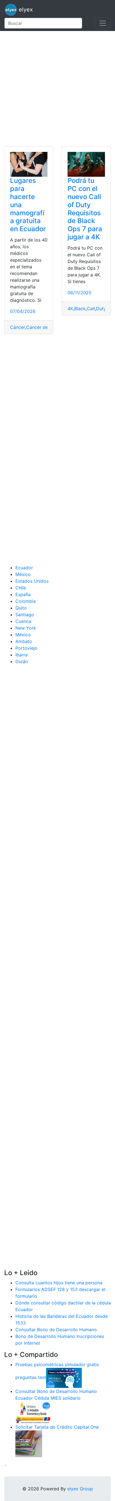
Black (80, 308)
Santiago (24, 614)
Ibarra (21, 655)
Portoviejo (26, 648)
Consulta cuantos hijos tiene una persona (58, 1282)
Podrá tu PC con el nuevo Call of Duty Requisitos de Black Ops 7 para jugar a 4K (85, 208)
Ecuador (24, 567)
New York (25, 628)
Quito (21, 608)
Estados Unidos (32, 581)
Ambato (23, 641)
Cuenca (23, 621)
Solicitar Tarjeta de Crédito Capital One (57, 1427)
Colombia (25, 601)
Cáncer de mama (44, 327)
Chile (20, 588)
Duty (101, 308)
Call (91, 308)
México (23, 574)
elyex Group (80, 1489)
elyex (25, 9)
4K (70, 308)
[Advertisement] (57, 88)
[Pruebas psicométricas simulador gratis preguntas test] (64, 1377)
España (23, 594)
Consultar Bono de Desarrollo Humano (56, 1329)
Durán (21, 661)
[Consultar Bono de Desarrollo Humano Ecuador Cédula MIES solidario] (33, 1412)
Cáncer (17, 327)
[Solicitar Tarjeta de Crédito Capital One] (28, 1443)
